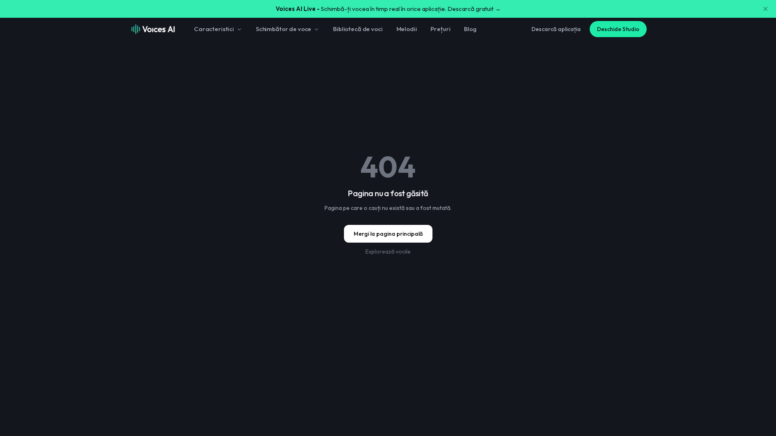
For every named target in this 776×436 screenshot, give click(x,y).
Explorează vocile (388, 251)
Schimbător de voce (283, 29)
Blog (470, 29)
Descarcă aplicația (556, 29)
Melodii (406, 29)
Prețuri (440, 29)
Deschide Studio (618, 29)
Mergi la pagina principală (388, 233)
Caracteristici (214, 29)
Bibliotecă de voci (357, 29)
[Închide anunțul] (765, 9)
